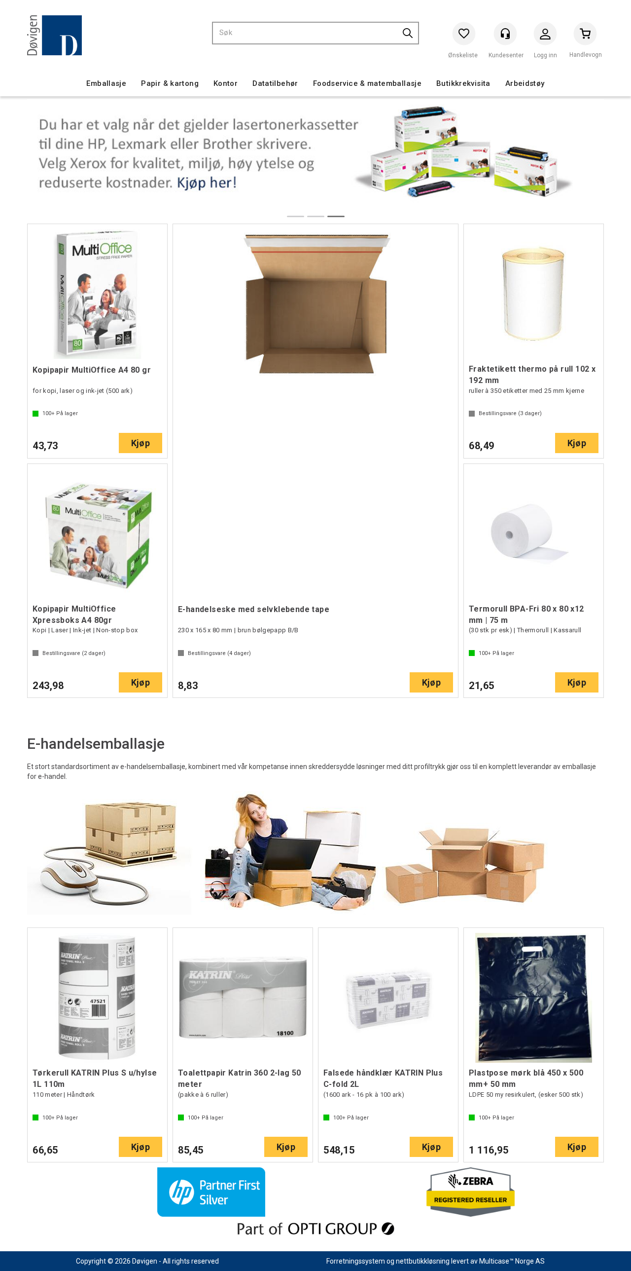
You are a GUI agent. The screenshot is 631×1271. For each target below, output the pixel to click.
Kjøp (140, 443)
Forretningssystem (355, 1261)
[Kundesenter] (505, 33)
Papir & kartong (170, 83)
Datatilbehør (275, 83)
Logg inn (545, 35)
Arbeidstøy (525, 83)
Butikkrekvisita (463, 83)
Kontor (225, 83)
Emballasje (106, 83)
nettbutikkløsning (423, 1261)
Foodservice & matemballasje (367, 83)
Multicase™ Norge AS (512, 1261)
